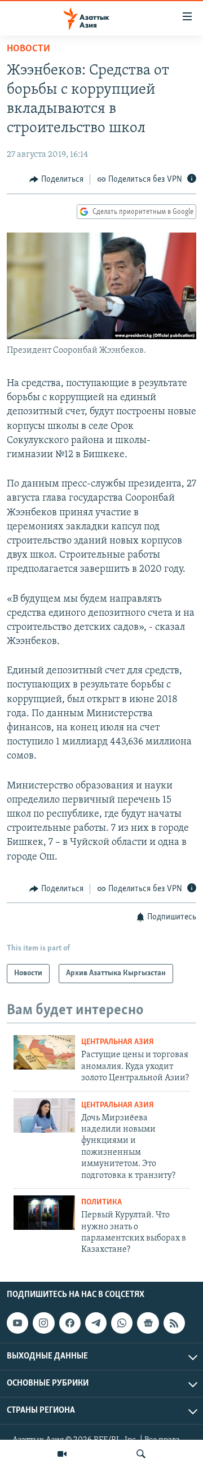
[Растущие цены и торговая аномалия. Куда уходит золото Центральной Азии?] (44, 1052)
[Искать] (141, 1454)
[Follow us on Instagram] (43, 1323)
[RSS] (174, 1323)
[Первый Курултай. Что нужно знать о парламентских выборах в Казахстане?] (44, 1212)
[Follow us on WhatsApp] (122, 1323)
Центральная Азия (117, 1042)
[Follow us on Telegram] (96, 1323)
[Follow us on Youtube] (17, 1323)
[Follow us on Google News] (147, 1323)
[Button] (56, 179)
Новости (28, 49)
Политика (101, 1202)
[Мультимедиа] (62, 1454)
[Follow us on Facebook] (70, 1323)
